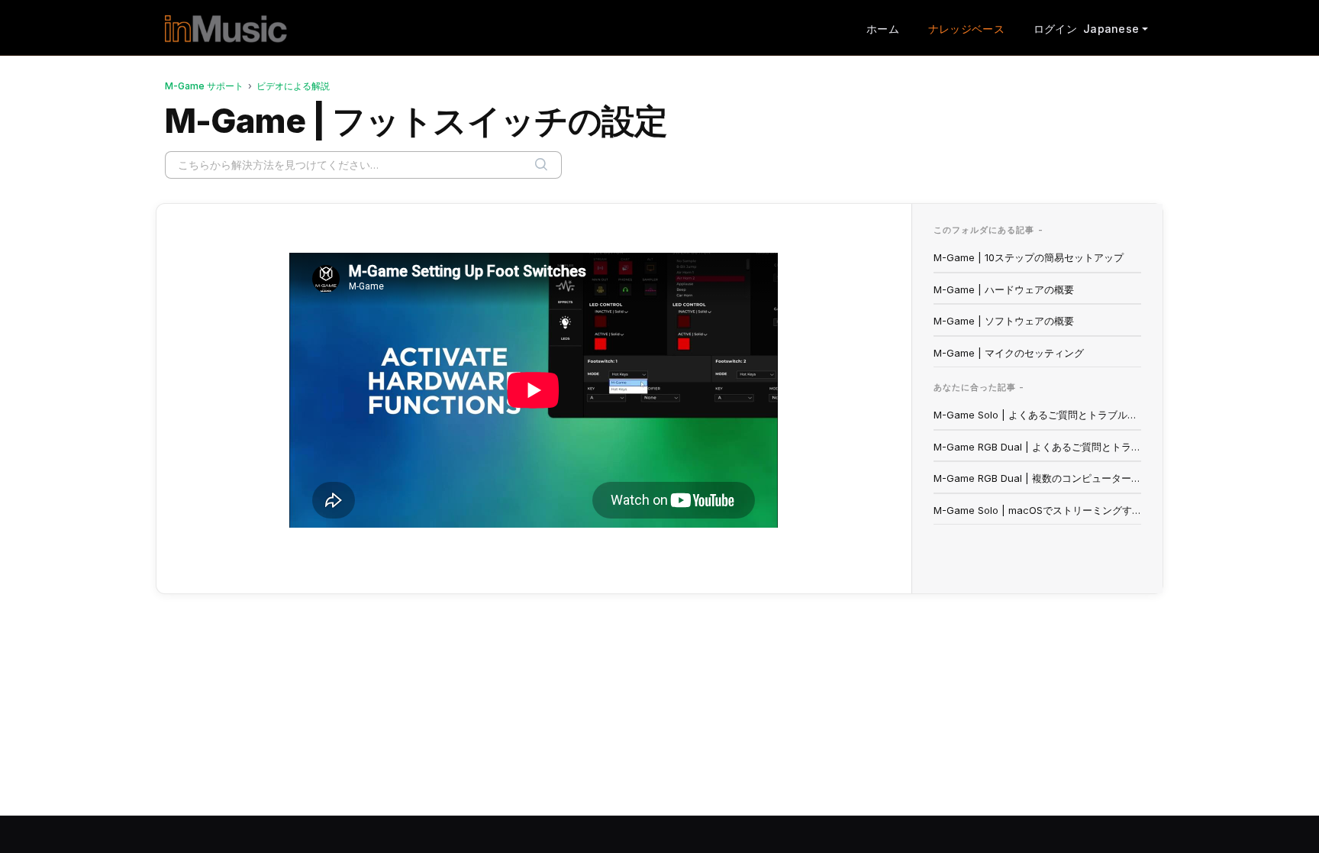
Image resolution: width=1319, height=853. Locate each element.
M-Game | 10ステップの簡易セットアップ (1029, 257)
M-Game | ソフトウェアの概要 (1004, 321)
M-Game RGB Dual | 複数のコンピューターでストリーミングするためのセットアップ (1038, 478)
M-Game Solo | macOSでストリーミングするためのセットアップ (1038, 510)
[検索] (541, 165)
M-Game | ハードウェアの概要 (1004, 289)
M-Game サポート (204, 86)
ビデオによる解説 (293, 86)
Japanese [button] (1111, 28)
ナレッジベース (966, 28)
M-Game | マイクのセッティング (1009, 353)
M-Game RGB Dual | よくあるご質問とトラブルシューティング (1038, 447)
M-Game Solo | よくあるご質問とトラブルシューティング (1038, 415)
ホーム (882, 28)
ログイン (1055, 28)
